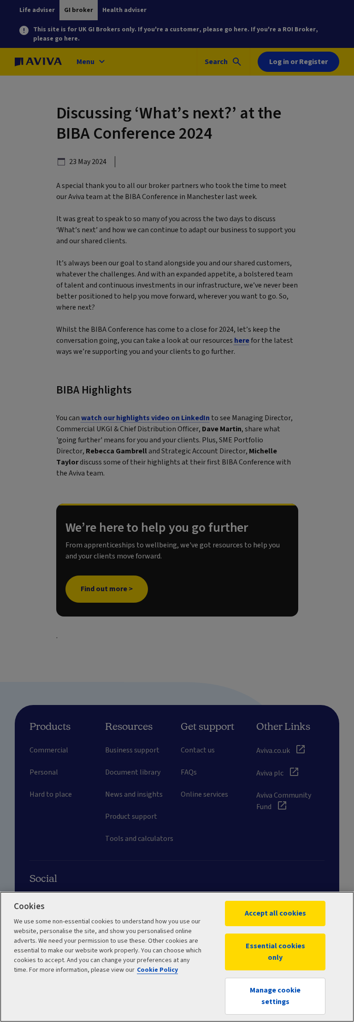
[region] (177, 957)
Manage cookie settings (275, 996)
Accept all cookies (275, 913)
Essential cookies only (275, 952)
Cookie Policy (157, 970)
